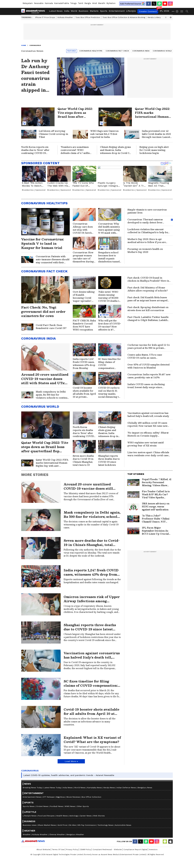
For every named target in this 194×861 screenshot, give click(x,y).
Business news (29, 825)
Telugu (73, 3)
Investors (153, 849)
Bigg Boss (60, 797)
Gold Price (62, 825)
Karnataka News (94, 788)
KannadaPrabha (61, 3)
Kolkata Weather (65, 17)
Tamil (80, 3)
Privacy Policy (72, 849)
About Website (43, 849)
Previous (166, 17)
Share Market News (47, 825)
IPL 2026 (164, 11)
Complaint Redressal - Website (107, 849)
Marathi (101, 3)
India (66, 11)
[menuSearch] (187, 11)
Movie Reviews (73, 797)
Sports (103, 11)
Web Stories (99, 816)
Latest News (56, 11)
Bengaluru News (145, 788)
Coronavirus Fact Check (117, 51)
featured (71, 51)
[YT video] (164, 4)
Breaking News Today (32, 788)
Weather (27, 834)
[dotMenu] (173, 11)
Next (170, 17)
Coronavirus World (162, 51)
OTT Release (49, 797)
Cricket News (42, 806)
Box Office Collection (91, 797)
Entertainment (117, 11)
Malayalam (28, 3)
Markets (94, 11)
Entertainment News (32, 797)
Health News (62, 816)
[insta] (170, 4)
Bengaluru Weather (75, 834)
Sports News (29, 806)
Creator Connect (148, 11)
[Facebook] (148, 4)
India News (68, 788)
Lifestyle (131, 11)
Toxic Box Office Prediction (87, 17)
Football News (56, 806)
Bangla (87, 3)
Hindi (94, 3)
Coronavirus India (140, 51)
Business (83, 11)
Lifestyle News (29, 816)
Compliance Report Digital (135, 849)
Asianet (33, 841)
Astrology (73, 816)
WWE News (70, 806)
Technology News (105, 825)
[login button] (178, 11)
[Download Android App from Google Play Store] (164, 841)
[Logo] (34, 11)
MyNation (110, 3)
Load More (70, 761)
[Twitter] (154, 4)
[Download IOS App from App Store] (170, 841)
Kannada (49, 3)
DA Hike (72, 825)
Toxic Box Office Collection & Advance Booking (124, 17)
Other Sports (83, 806)
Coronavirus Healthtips (90, 51)
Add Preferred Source (130, 4)
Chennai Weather (57, 834)
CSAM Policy (85, 849)
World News (79, 788)
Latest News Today (52, 788)
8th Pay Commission (87, 825)
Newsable (38, 3)
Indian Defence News (126, 788)
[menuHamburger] (181, 11)
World (74, 11)
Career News (86, 816)
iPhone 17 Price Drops (45, 17)
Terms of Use (58, 849)
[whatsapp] (159, 4)
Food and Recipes (46, 816)
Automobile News (123, 825)
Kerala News (109, 788)
